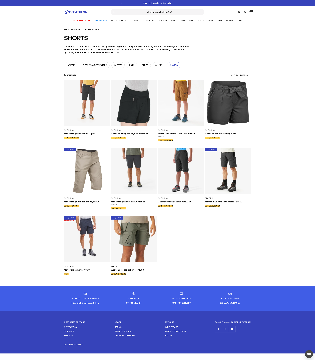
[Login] (244, 12)
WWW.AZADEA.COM (175, 331)
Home (66, 29)
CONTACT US (70, 327)
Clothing (88, 29)
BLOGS (168, 335)
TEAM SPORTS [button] (187, 20)
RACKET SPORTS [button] (167, 20)
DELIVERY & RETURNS (125, 335)
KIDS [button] (239, 20)
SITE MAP (68, 335)
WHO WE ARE (171, 327)
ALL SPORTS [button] (101, 20)
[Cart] (250, 12)
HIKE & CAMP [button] (149, 20)
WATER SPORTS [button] (119, 20)
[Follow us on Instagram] (225, 329)
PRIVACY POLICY (123, 331)
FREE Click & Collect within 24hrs (157, 3)
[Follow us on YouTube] (232, 329)
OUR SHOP (69, 331)
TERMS (118, 327)
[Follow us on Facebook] (218, 329)
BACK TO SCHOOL (82, 20)
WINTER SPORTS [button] (205, 20)
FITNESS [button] (135, 20)
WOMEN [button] (230, 20)
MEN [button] (220, 20)
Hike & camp (76, 29)
